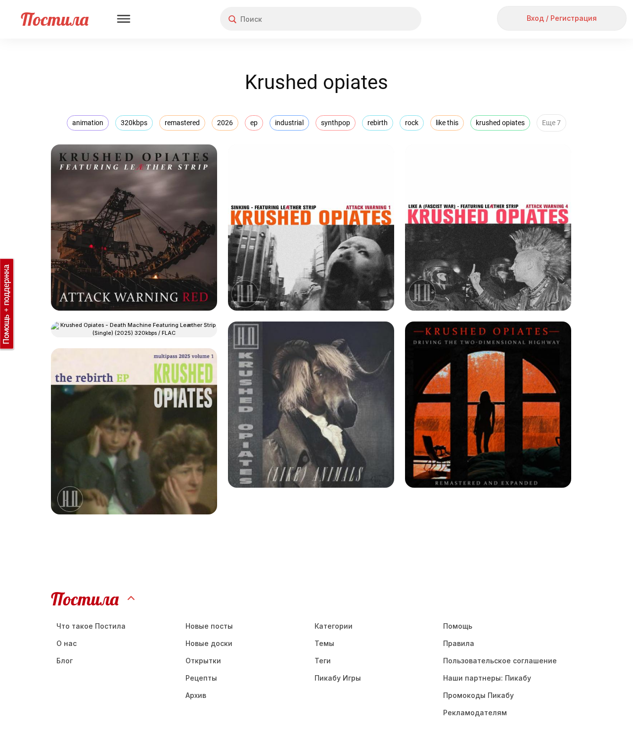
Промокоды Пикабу (478, 695)
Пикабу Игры (338, 678)
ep (254, 123)
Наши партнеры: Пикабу (487, 678)
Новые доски (208, 643)
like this (447, 123)
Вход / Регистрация (562, 18)
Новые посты (209, 626)
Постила (55, 19)
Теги (323, 660)
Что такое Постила (91, 626)
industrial (289, 123)
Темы (324, 643)
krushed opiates (500, 123)
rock (411, 123)
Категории (334, 626)
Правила (458, 643)
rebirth (377, 123)
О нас (66, 643)
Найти (376, 19)
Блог (64, 660)
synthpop (335, 123)
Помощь (457, 626)
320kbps (134, 123)
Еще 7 (551, 123)
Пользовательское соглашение (500, 660)
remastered (182, 123)
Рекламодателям (475, 712)
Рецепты (201, 678)
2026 (225, 123)
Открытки (203, 660)
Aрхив (195, 695)
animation (87, 123)
